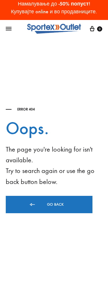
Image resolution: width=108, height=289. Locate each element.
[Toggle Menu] (9, 29)
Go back (55, 204)
